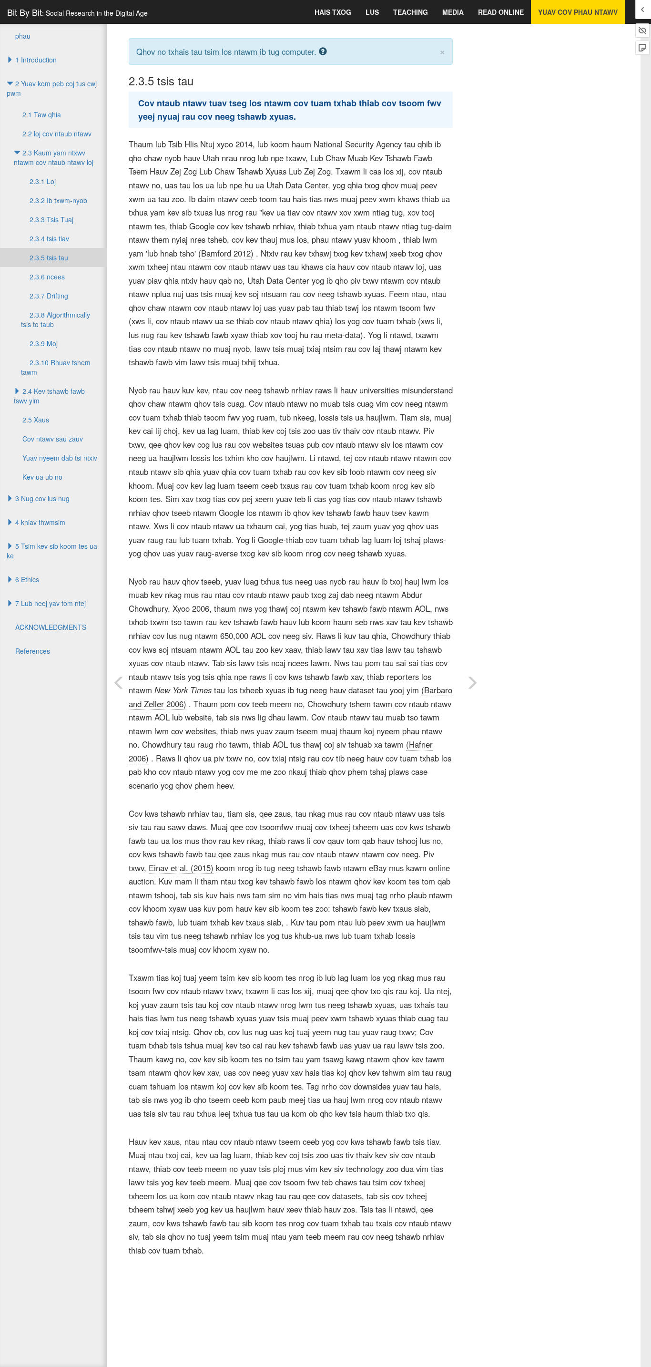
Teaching (410, 12)
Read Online (501, 12)
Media (453, 12)
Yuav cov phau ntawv (578, 12)
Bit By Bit (77, 12)
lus (372, 12)
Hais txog (333, 12)
